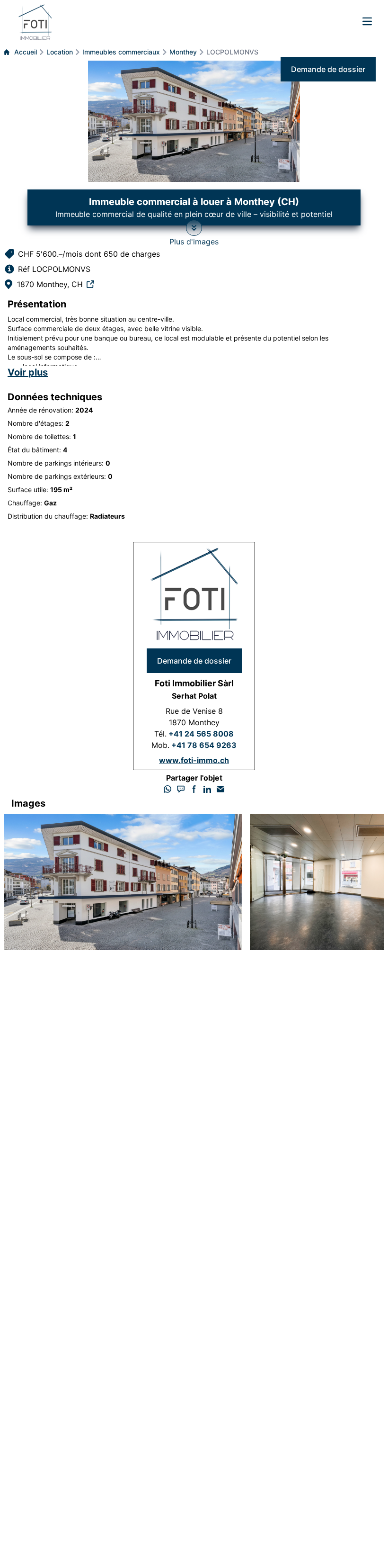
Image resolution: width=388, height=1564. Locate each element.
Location (59, 52)
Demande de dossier (328, 69)
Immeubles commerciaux (121, 52)
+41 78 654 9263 (204, 745)
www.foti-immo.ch (194, 760)
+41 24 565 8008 (201, 733)
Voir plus (28, 372)
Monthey (183, 52)
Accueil (25, 52)
